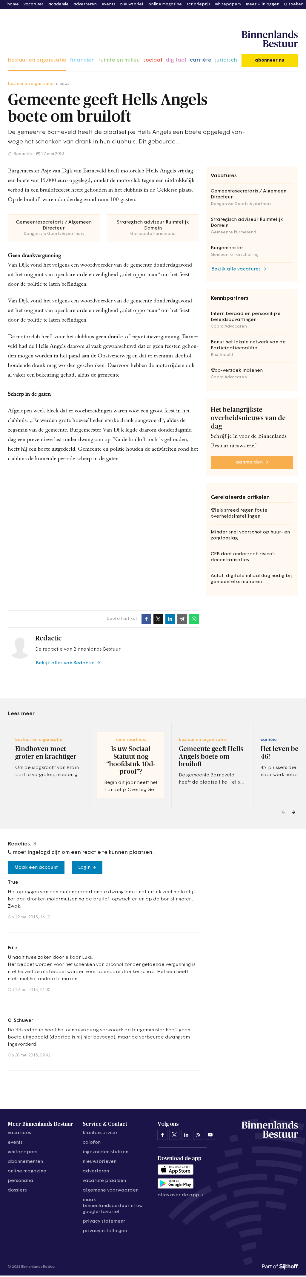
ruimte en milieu (119, 60)
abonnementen (25, 1161)
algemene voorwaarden (111, 1190)
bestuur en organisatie (37, 60)
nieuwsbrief (132, 4)
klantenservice (100, 1133)
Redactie (22, 154)
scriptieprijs (198, 4)
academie (58, 4)
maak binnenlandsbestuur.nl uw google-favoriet (113, 1206)
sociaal (152, 60)
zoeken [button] (296, 4)
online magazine (165, 4)
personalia (20, 1180)
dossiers (17, 1190)
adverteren (85, 4)
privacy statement (104, 1221)
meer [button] (251, 4)
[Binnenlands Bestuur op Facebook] (162, 1135)
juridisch (226, 60)
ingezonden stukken (105, 1152)
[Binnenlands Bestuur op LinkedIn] (186, 1135)
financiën (82, 60)
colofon (92, 1142)
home (13, 4)
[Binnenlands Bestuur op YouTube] (210, 1135)
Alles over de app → (181, 1195)
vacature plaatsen (104, 1180)
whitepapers (228, 4)
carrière (200, 60)
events (108, 4)
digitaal (176, 60)
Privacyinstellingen (105, 1231)
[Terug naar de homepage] (270, 39)
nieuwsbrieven (99, 1161)
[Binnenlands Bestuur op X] (174, 1135)
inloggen (270, 4)
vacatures (34, 4)
